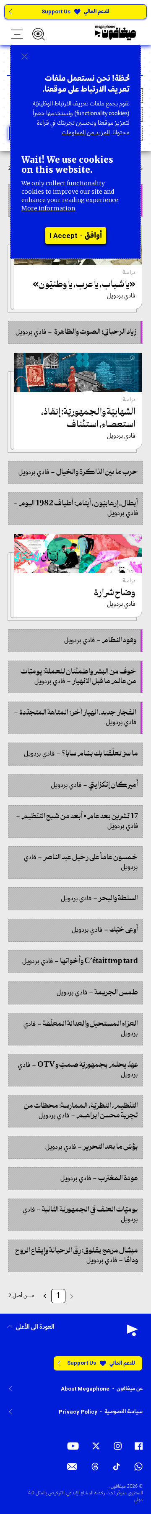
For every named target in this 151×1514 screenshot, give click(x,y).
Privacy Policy (78, 1412)
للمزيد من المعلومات (86, 132)
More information (48, 208)
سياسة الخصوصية (123, 1412)
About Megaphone (85, 1389)
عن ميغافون (130, 1389)
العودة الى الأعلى (35, 1327)
